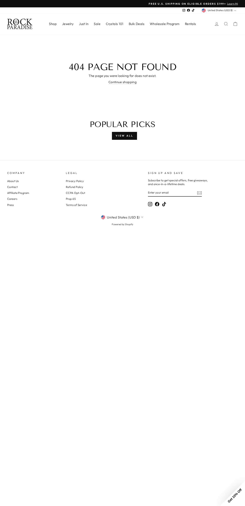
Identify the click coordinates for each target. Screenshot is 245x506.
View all (124, 135)
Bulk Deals (137, 24)
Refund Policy (74, 187)
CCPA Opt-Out (75, 193)
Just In (83, 24)
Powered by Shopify (122, 224)
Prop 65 (71, 199)
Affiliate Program (18, 193)
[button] (232, 493)
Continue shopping (123, 82)
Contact (12, 187)
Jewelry (68, 24)
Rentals (190, 24)
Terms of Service (76, 205)
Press (10, 205)
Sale (97, 24)
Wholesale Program (165, 24)
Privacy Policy (75, 181)
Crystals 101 (114, 24)
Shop (53, 24)
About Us (13, 181)
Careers (12, 199)
